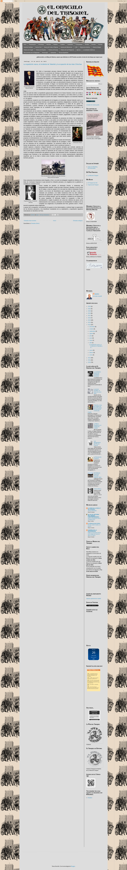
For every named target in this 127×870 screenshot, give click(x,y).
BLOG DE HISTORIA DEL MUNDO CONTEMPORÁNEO (93, 516)
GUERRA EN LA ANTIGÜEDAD (92, 531)
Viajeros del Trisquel (93, 184)
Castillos (62, 44)
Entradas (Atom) (35, 223)
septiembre (92, 331)
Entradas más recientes (30, 220)
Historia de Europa (53, 50)
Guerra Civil (38, 47)
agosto (91, 333)
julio (90, 335)
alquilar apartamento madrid (93, 598)
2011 (89, 360)
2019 (89, 313)
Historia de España (41, 50)
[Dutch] (101, 92)
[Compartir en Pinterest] (58, 215)
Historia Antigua (97, 47)
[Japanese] (93, 94)
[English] (87, 92)
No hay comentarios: (45, 214)
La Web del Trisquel (93, 175)
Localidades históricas (89, 50)
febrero (91, 352)
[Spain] (95, 92)
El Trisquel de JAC (93, 182)
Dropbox (90, 797)
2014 (89, 322)
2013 (89, 324)
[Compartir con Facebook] (56, 215)
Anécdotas (41, 44)
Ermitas (87, 44)
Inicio (25, 44)
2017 (89, 315)
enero (91, 355)
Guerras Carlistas (28, 47)
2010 (89, 362)
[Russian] (87, 94)
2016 (89, 317)
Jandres (97, 294)
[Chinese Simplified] (101, 94)
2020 (89, 311)
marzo (91, 350)
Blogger (73, 866)
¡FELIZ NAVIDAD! (92, 510)
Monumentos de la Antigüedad (32, 52)
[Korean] (95, 94)
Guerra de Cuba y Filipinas (51, 47)
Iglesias (79, 50)
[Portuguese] (90, 94)
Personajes (45, 52)
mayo (91, 340)
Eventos (93, 44)
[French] (90, 92)
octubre (91, 329)
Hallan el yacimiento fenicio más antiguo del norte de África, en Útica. (94, 534)
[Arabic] (98, 94)
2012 (89, 357)
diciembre (92, 326)
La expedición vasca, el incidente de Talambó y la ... (95, 346)
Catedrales (70, 44)
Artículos (48, 44)
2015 (89, 320)
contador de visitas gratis (92, 105)
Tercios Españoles (63, 52)
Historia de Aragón (28, 50)
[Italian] (98, 92)
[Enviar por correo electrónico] (52, 215)
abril (90, 342)
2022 (89, 308)
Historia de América (85, 47)
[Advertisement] (95, 151)
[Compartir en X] (55, 215)
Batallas (55, 44)
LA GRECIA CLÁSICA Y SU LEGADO (94, 509)
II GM (76, 47)
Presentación (32, 44)
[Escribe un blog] (54, 215)
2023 (89, 306)
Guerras (100, 44)
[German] (93, 92)
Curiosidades (78, 44)
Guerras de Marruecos (66, 47)
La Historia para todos (94, 523)
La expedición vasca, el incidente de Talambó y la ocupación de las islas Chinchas (53, 64)
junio (90, 338)
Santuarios (53, 52)
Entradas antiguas (78, 220)
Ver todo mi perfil (97, 296)
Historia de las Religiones (67, 50)
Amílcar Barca (97, 489)
